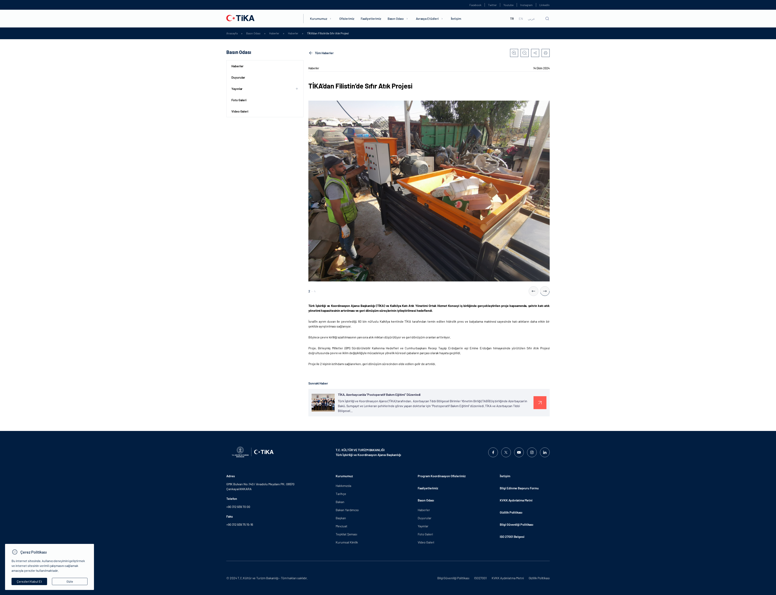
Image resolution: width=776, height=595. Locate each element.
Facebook (475, 5)
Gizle (69, 581)
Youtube (508, 5)
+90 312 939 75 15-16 (239, 524)
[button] (533, 291)
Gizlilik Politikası (511, 512)
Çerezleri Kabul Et (29, 581)
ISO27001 (480, 578)
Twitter (492, 5)
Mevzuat (341, 526)
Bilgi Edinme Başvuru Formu (519, 488)
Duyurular (238, 77)
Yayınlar (423, 526)
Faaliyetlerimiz (371, 18)
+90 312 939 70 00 (238, 507)
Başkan (341, 518)
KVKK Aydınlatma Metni (516, 500)
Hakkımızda (343, 486)
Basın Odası (396, 18)
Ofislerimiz (346, 18)
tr (512, 18)
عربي (531, 18)
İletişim (456, 18)
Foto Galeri (239, 100)
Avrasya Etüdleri (427, 18)
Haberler (274, 33)
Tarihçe (341, 494)
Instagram (526, 5)
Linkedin (544, 5)
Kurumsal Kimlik (347, 542)
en (521, 18)
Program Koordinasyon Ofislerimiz (441, 476)
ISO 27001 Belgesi (512, 536)
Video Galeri (239, 111)
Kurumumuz (318, 18)
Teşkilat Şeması (346, 534)
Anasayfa (231, 33)
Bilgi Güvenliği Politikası (516, 524)
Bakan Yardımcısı (347, 510)
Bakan (340, 502)
